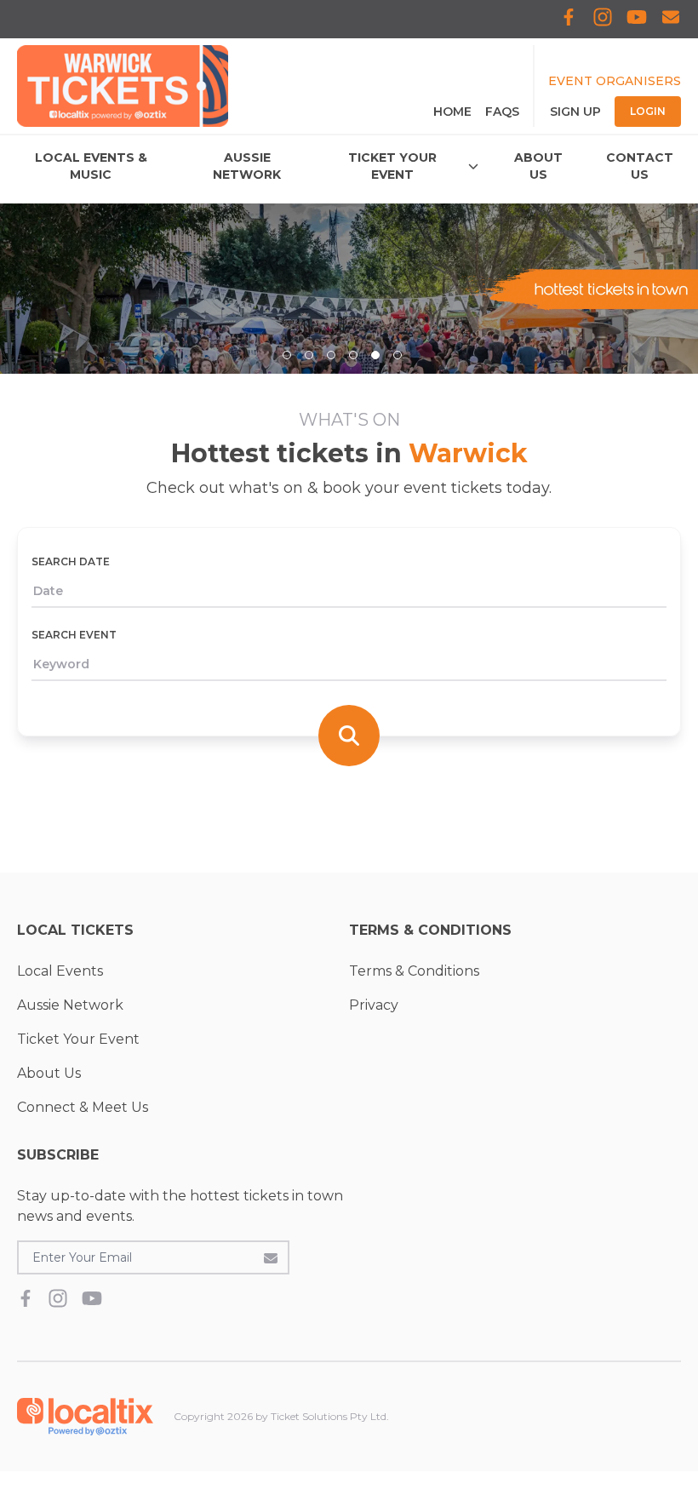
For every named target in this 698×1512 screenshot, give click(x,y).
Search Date (70, 561)
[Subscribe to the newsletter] (270, 1257)
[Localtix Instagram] (602, 19)
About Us (49, 1073)
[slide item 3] (331, 355)
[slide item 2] (309, 355)
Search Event (74, 634)
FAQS (502, 111)
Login (648, 111)
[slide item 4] (353, 355)
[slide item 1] (287, 355)
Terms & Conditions (414, 971)
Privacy (373, 1005)
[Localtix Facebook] (568, 19)
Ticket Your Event (78, 1039)
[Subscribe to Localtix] (671, 19)
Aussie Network (70, 1005)
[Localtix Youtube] (636, 19)
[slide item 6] (397, 355)
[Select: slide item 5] (375, 355)
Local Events (60, 971)
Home (452, 111)
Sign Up (575, 111)
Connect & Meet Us (82, 1107)
